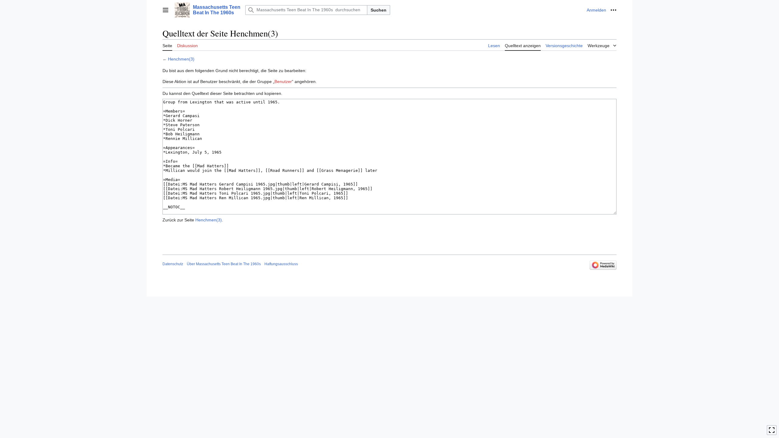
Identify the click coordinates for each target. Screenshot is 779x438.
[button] (165, 10)
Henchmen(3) (181, 59)
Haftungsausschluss (281, 264)
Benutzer (283, 81)
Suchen (378, 10)
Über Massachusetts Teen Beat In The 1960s (224, 264)
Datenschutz (172, 264)
